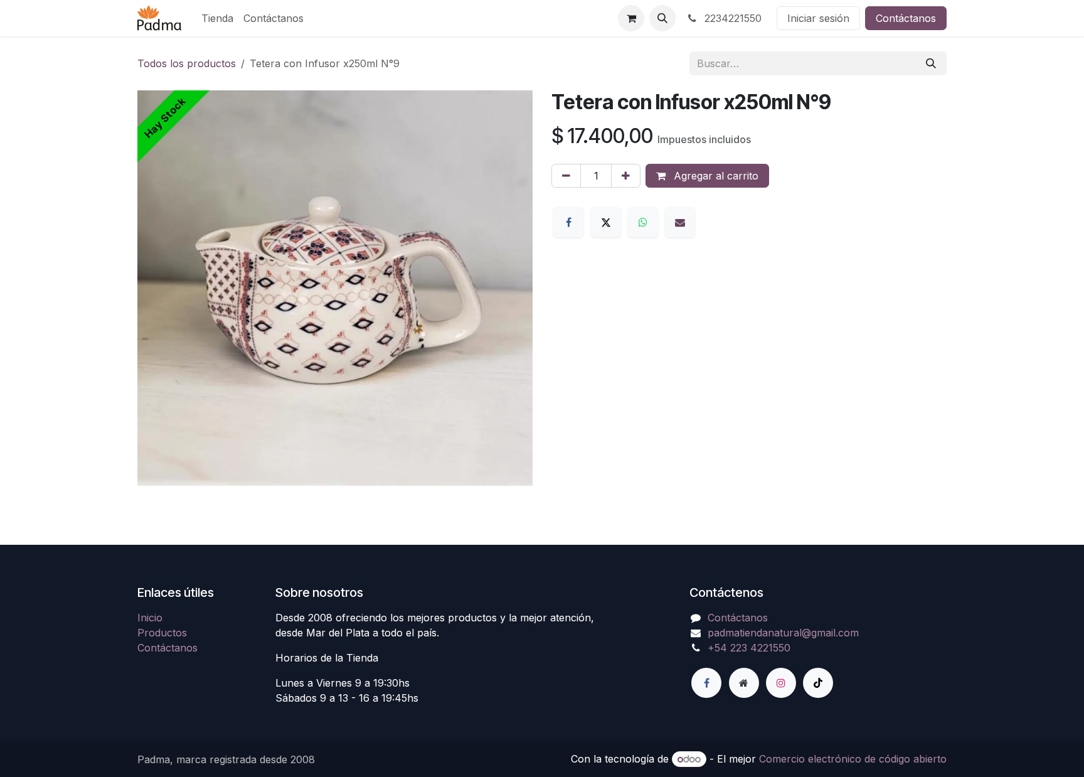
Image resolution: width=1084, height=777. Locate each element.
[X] (606, 222)
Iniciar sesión (818, 18)
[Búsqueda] (931, 63)
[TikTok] (818, 683)
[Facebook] (568, 222)
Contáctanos (906, 18)
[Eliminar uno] (566, 176)
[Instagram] (781, 683)
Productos (162, 632)
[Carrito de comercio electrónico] (631, 18)
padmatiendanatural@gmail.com (783, 632)
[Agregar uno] (625, 176)
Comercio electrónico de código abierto (853, 759)
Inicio (149, 617)
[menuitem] (217, 18)
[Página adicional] (744, 683)
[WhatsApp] (643, 222)
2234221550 (731, 18)
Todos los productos (186, 63)
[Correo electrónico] (680, 222)
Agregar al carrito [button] (714, 175)
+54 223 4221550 (749, 647)
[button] (662, 18)
